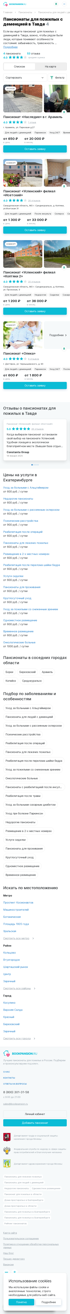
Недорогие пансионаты (18, 498)
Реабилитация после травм (23, 795)
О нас (6, 1071)
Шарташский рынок (15, 967)
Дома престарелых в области (20, 1205)
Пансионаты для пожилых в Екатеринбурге (27, 1211)
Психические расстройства (20, 520)
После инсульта (43, 213)
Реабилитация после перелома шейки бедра (31, 565)
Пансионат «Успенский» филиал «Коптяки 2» (29, 274)
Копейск (11, 680)
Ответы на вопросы (15, 1083)
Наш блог (8, 1253)
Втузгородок (11, 959)
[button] (32, 464)
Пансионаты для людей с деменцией (29, 716)
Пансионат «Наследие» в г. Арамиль (32, 116)
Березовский (27, 672)
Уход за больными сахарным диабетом (31, 804)
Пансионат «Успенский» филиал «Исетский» (29, 193)
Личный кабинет (35, 1114)
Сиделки (54, 294)
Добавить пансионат (35, 1122)
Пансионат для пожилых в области (23, 1194)
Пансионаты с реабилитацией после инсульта (35, 787)
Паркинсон (40, 132)
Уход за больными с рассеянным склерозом (31, 509)
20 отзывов (34, 281)
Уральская (9, 931)
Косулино (9, 1002)
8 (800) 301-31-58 (16, 1092)
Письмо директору (14, 1258)
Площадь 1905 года (16, 924)
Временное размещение (18, 631)
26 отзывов (34, 200)
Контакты (9, 1077)
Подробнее (49, 1302)
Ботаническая (12, 916)
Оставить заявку (35, 149)
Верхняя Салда (12, 1009)
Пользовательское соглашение (21, 1238)
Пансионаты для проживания (21, 587)
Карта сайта (10, 1232)
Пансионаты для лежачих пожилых (25, 542)
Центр (7, 974)
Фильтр (59, 77)
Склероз (59, 213)
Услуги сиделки (13, 576)
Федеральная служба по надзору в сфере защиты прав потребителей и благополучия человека (40, 1151)
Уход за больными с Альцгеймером (25, 487)
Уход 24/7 (54, 132)
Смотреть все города (17, 1038)
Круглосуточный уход (17, 598)
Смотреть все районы (17, 988)
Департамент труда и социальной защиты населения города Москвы (36, 1137)
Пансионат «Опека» (19, 353)
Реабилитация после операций (22, 531)
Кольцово (9, 952)
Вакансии (8, 1264)
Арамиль (47, 672)
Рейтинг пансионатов (15, 1223)
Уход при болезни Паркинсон (24, 813)
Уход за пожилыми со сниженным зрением (30, 609)
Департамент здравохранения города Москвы (38, 1163)
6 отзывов (33, 358)
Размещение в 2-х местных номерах (26, 554)
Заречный (9, 981)
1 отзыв (32, 122)
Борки (9, 672)
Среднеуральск (32, 680)
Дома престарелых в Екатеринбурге (23, 1200)
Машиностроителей (16, 909)
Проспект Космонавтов (18, 902)
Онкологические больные (19, 642)
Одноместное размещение (20, 620)
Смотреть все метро (16, 938)
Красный (8, 1017)
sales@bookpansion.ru (15, 1103)
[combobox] (25, 77)
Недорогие (40, 294)
